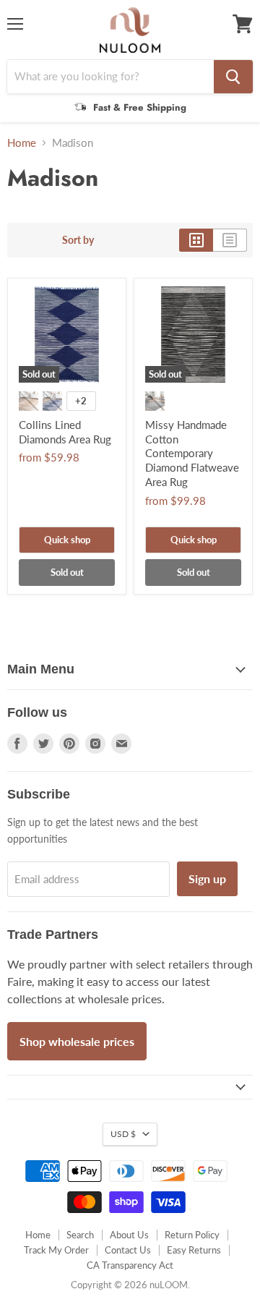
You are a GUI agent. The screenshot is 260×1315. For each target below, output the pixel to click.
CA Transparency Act (130, 1265)
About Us (129, 1234)
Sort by (78, 240)
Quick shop (67, 539)
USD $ (123, 1133)
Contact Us (128, 1250)
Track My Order (56, 1250)
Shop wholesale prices (77, 1041)
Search (80, 1234)
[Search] (233, 76)
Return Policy (192, 1234)
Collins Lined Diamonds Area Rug (65, 432)
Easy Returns (194, 1250)
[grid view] (196, 240)
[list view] (230, 240)
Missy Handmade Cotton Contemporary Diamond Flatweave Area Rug (192, 453)
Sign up (207, 878)
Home (21, 143)
